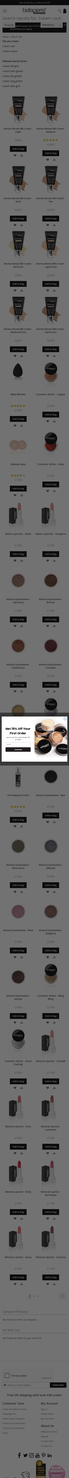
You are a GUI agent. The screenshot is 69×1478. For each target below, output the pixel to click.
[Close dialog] (65, 718)
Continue (18, 749)
